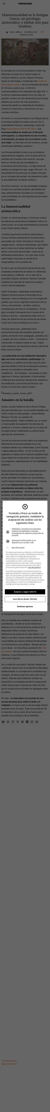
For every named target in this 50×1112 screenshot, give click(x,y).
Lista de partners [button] (34, 567)
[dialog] (25, 556)
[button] (25, 548)
